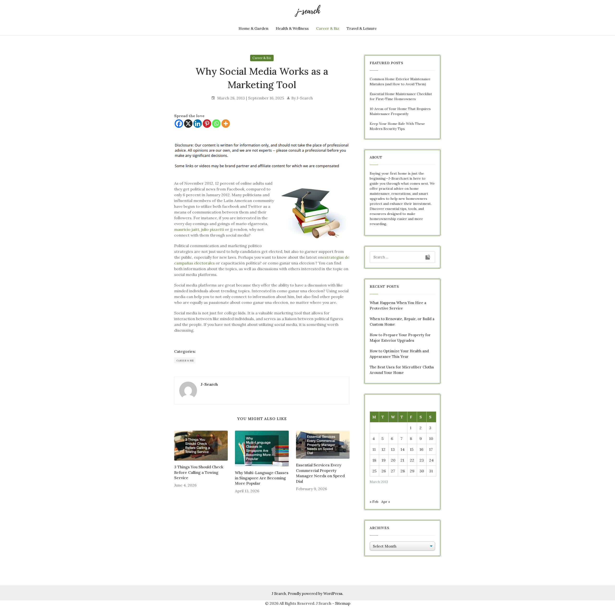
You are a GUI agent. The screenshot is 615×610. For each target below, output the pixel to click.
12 (383, 449)
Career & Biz (327, 28)
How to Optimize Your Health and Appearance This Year (399, 354)
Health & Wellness (292, 28)
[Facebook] (179, 123)
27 (393, 471)
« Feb (374, 502)
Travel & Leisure (362, 28)
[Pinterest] (207, 123)
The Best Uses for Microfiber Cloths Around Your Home (402, 370)
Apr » (385, 502)
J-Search (305, 98)
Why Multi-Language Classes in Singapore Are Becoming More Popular (262, 478)
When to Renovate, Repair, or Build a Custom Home (402, 322)
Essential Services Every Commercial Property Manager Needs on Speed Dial (320, 473)
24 (431, 460)
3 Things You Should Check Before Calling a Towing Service (198, 472)
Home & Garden (253, 28)
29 (412, 471)
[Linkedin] (197, 123)
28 (402, 471)
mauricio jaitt (186, 229)
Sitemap (342, 603)
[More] (225, 123)
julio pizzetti (212, 229)
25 (374, 471)
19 (383, 460)
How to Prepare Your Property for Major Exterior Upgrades (400, 338)
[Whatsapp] (216, 123)
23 (421, 460)
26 (383, 471)
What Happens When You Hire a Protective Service (398, 305)
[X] (188, 123)
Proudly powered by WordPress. (315, 593)
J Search (279, 593)
